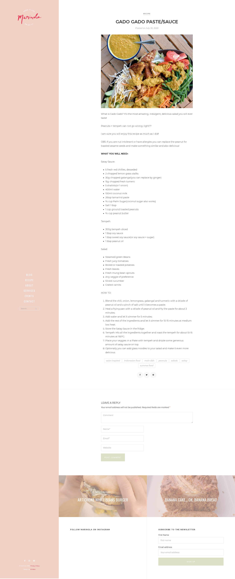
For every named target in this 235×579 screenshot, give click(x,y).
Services (29, 291)
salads (174, 360)
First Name (163, 535)
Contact (29, 301)
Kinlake (32, 569)
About (29, 285)
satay (184, 360)
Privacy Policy (35, 566)
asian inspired (113, 360)
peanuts (163, 360)
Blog (29, 275)
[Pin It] (153, 375)
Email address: (165, 547)
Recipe (29, 280)
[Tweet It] (147, 375)
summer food (146, 365)
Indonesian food (132, 360)
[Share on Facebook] (140, 375)
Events (29, 296)
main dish (149, 360)
